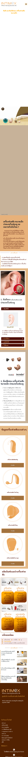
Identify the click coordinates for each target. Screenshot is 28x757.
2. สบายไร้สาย (5, 338)
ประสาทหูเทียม (7, 641)
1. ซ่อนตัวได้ (5, 309)
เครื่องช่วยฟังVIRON (20, 589)
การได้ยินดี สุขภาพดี (6, 729)
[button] (26, 4)
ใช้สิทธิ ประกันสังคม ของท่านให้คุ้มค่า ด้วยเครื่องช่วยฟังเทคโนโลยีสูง (8, 678)
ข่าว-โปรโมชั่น (5, 735)
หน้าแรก (4, 723)
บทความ (4, 733)
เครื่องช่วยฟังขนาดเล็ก (16, 300)
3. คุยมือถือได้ (5, 342)
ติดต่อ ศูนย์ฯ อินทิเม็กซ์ (7, 737)
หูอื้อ (3, 742)
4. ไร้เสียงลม (5, 345)
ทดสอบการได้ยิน (6, 739)
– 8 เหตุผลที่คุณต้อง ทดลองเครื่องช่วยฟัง (10, 257)
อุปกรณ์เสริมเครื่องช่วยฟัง (20, 615)
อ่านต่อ (13, 465)
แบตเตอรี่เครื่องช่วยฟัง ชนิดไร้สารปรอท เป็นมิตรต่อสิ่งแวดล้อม (8, 653)
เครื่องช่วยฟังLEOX (7, 615)
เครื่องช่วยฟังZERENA (8, 589)
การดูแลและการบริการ (7, 731)
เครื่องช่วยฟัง (5, 725)
